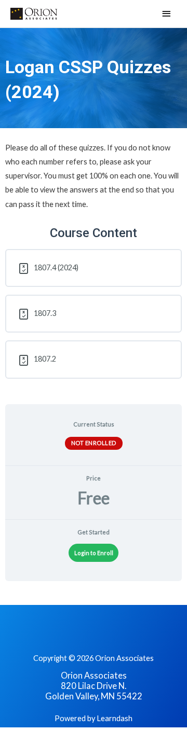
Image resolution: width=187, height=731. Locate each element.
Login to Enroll (93, 552)
